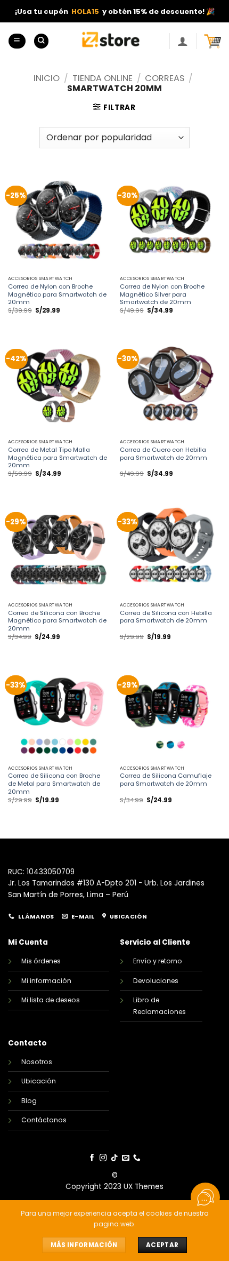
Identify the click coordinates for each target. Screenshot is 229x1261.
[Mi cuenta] (182, 41)
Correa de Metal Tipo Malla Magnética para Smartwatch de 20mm (57, 458)
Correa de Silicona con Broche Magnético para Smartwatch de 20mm (57, 621)
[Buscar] (41, 41)
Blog (29, 1100)
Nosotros (36, 1061)
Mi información (46, 980)
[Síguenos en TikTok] (114, 1158)
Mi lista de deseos (50, 999)
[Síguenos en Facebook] (92, 1158)
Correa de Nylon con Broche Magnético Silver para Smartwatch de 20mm (162, 295)
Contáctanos (44, 1119)
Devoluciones (155, 980)
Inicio (47, 78)
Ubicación (38, 1081)
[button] (17, 41)
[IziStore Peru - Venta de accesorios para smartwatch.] (111, 41)
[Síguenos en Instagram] (103, 1158)
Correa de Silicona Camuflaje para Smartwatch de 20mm (165, 780)
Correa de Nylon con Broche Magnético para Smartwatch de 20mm (57, 295)
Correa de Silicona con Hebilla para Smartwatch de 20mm (166, 617)
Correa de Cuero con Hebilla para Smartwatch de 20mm (163, 454)
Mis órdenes (41, 960)
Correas (164, 78)
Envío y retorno (157, 960)
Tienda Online (102, 78)
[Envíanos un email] (125, 1158)
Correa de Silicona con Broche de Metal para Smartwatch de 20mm (54, 784)
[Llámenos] (137, 1158)
